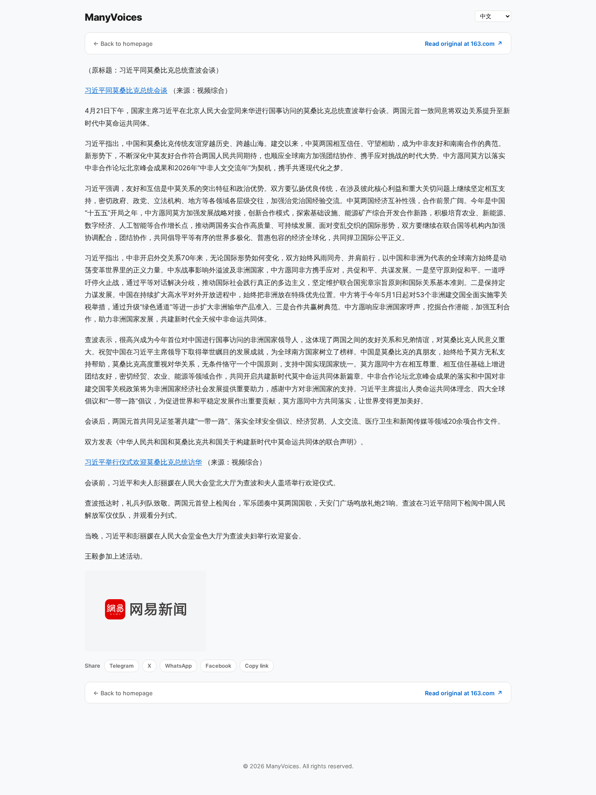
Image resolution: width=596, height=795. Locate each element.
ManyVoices (113, 17)
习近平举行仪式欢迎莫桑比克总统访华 (143, 462)
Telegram (121, 665)
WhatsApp (178, 665)
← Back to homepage (122, 43)
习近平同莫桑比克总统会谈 (126, 90)
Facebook (218, 665)
